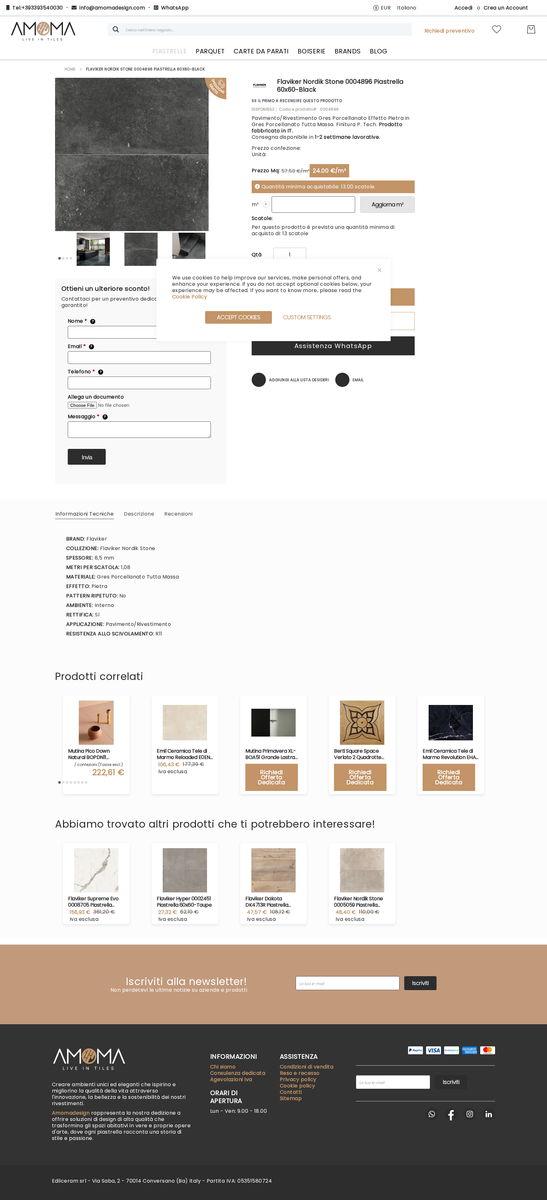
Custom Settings (307, 317)
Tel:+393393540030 (37, 7)
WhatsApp (175, 7)
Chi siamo (223, 1066)
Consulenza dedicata (237, 1073)
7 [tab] (82, 782)
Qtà (256, 255)
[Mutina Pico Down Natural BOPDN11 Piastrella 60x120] (96, 723)
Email (80, 346)
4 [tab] (71, 258)
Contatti (291, 1092)
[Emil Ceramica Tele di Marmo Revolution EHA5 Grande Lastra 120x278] (451, 723)
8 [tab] (86, 782)
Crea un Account (506, 7)
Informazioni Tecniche (84, 513)
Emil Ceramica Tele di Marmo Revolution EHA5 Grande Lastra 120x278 (451, 754)
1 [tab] (59, 258)
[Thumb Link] (93, 249)
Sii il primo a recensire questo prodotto (297, 100)
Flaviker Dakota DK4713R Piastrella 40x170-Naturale (266, 902)
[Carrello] (531, 29)
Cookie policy (297, 1085)
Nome (81, 321)
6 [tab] (78, 782)
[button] (382, 8)
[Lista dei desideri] (496, 29)
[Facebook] (450, 1114)
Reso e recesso (300, 1073)
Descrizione (139, 513)
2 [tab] (63, 258)
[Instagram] (469, 1114)
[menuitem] (170, 51)
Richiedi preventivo (449, 31)
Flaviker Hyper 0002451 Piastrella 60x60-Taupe (184, 902)
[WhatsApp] (431, 1114)
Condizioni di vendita (306, 1066)
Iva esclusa (84, 919)
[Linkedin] (488, 1114)
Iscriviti (420, 983)
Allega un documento (96, 397)
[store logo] (42, 29)
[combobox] (260, 29)
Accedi (464, 7)
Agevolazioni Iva (231, 1079)
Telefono (85, 372)
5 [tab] (74, 782)
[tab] (84, 513)
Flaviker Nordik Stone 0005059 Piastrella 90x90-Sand (358, 902)
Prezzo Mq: (266, 170)
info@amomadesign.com (112, 7)
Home (70, 69)
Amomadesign (71, 1113)
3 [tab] (67, 258)
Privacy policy (298, 1079)
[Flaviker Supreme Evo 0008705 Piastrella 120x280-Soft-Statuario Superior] (96, 870)
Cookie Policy (189, 296)
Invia (87, 457)
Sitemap (291, 1098)
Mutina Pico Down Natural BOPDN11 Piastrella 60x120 (89, 754)
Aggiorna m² (387, 204)
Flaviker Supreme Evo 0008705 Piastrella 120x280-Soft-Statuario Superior (95, 902)
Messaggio (87, 416)
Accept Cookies (238, 317)
